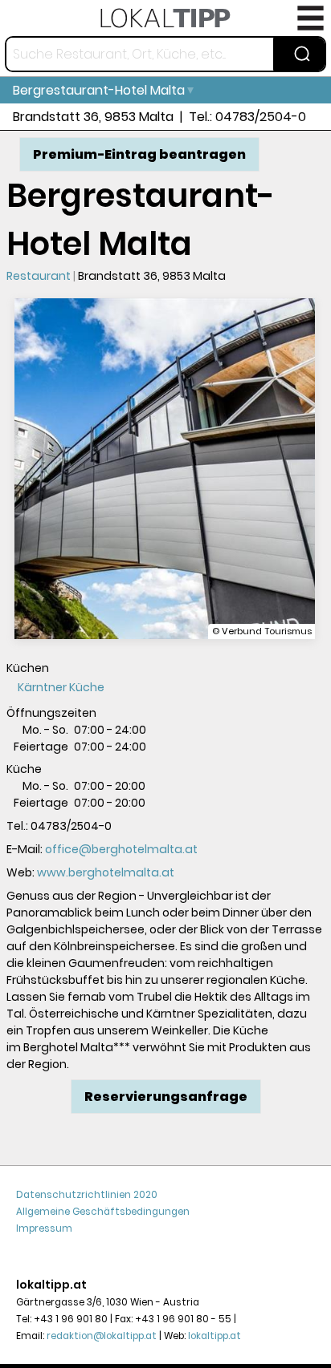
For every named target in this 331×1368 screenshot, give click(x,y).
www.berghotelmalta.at (105, 872)
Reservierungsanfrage (165, 1096)
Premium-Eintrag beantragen (139, 154)
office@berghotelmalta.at (121, 849)
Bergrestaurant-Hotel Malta (99, 90)
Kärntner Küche (61, 687)
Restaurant (38, 276)
